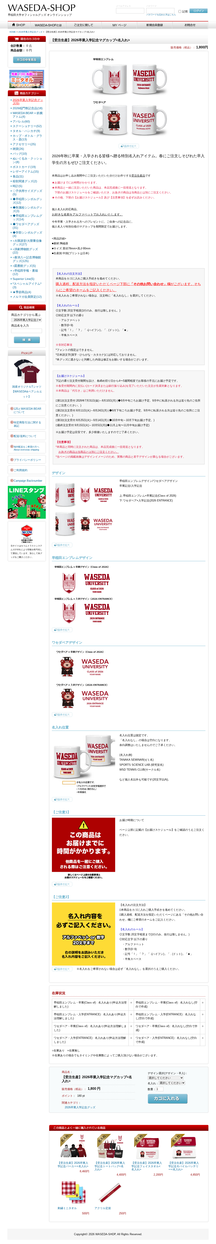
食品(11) (18, 176)
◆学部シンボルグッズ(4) (27, 234)
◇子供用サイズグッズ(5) (27, 192)
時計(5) (17, 186)
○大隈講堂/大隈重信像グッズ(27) (27, 242)
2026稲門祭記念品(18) (28, 108)
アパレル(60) (21, 121)
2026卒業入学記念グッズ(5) (28, 101)
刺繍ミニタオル (67, 1208)
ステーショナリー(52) (27, 126)
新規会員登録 (155, 25)
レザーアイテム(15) (26, 171)
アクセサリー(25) (24, 144)
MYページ (119, 25)
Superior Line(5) (23, 278)
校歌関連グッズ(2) (25, 181)
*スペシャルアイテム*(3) (27, 285)
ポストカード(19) (24, 167)
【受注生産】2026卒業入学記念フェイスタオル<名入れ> (146, 1166)
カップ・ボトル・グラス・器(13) (27, 137)
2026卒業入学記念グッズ (30, 32)
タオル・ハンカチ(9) (26, 131)
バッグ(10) (20, 153)
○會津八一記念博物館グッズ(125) (27, 259)
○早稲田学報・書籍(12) (25, 272)
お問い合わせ (190, 25)
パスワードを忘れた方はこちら (161, 14)
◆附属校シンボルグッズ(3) (27, 209)
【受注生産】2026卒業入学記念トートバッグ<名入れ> (109, 1166)
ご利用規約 (20, 470)
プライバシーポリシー (27, 459)
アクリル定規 (102, 1208)
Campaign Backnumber (28, 480)
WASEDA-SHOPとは (48, 25)
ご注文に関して (84, 25)
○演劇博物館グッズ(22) (25, 250)
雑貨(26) (18, 148)
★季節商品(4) (22, 292)
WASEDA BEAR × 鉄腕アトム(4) (28, 114)
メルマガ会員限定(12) (27, 296)
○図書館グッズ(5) (24, 265)
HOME (12, 32)
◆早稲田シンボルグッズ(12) (27, 200)
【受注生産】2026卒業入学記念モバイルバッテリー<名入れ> (183, 1166)
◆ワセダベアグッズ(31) (26, 225)
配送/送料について (25, 436)
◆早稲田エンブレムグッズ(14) (27, 217)
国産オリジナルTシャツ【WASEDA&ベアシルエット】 (27, 391)
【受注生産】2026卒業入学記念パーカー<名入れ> (73, 1164)
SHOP (19, 25)
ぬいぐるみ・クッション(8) (27, 160)
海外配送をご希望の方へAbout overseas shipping (26, 448)
